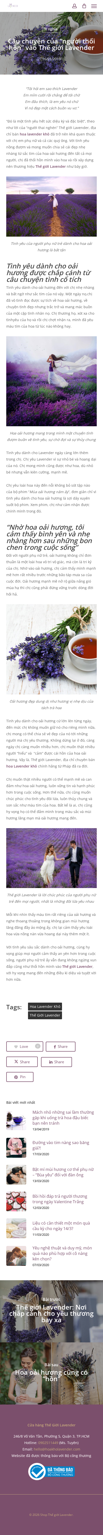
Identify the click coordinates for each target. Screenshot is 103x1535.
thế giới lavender (45, 1015)
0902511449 (48, 1442)
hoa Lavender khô (21, 766)
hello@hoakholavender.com (57, 1449)
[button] (94, 5)
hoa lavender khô (35, 134)
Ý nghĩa (51, 29)
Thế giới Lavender (51, 166)
